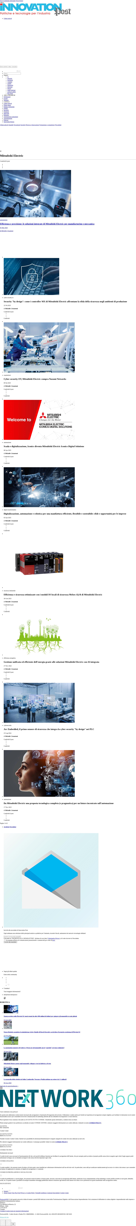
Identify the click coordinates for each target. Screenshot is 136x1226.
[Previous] (3, 1223)
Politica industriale (9, 107)
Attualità (10, 125)
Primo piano (7, 105)
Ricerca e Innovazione (32, 125)
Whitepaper (7, 97)
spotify (9, 83)
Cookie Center (64, 1193)
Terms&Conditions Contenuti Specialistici (47, 1193)
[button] (68, 2)
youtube (9, 82)
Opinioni (6, 112)
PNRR (6, 108)
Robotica (6, 115)
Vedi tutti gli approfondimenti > (9, 1086)
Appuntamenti (8, 118)
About (5, 1193)
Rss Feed (10, 93)
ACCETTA (3, 1126)
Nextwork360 (4, 1199)
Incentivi (6, 110)
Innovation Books (9, 122)
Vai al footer (19, 1)
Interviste (6, 113)
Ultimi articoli (8, 18)
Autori (9, 1193)
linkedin (9, 78)
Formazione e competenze (47, 125)
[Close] (13, 1224)
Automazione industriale (11, 117)
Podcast (6, 120)
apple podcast (11, 90)
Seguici (6, 1191)
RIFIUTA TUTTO (5, 1135)
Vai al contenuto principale (8, 1)
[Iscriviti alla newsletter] (8, 985)
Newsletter (58, 125)
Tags (13, 1193)
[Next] (8, 1223)
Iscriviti (10, 942)
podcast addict (11, 92)
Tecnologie (17, 125)
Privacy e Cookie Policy (28, 1193)
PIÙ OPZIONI (4, 1127)
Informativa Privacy (54, 938)
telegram (9, 87)
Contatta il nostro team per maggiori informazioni (14, 1211)
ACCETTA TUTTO (6, 1134)
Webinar (6, 100)
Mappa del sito (4, 1217)
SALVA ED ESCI (5, 1183)
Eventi (5, 98)
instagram (10, 85)
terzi (53, 940)
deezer (9, 88)
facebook (10, 80)
